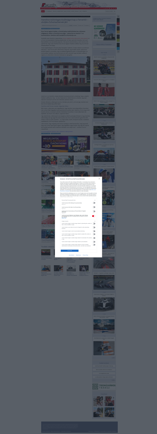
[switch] (93, 203)
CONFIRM (69, 250)
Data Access (78, 255)
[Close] (100, 179)
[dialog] (78, 217)
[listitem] (78, 200)
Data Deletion (71, 255)
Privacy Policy (85, 255)
